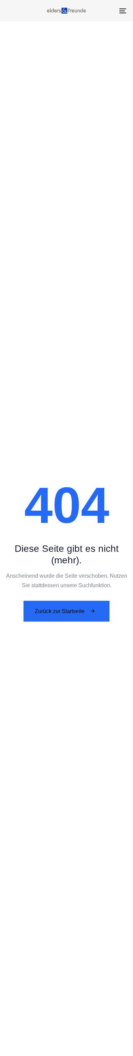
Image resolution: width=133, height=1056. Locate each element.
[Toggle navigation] (106, 10)
